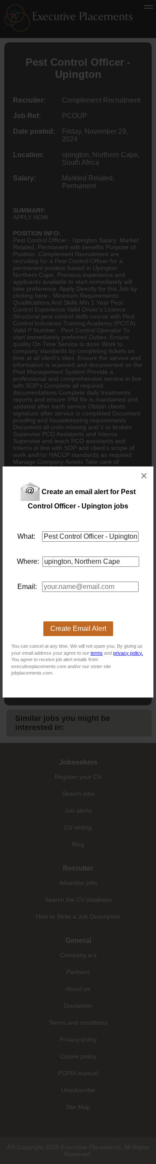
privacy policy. (128, 653)
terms (97, 653)
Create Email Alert (78, 628)
